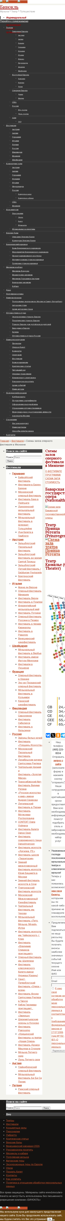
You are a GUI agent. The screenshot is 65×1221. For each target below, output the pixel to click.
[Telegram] (12, 1)
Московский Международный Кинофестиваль (28, 899)
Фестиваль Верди (28, 598)
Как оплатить (13, 1179)
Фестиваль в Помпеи (30, 602)
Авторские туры (15, 1160)
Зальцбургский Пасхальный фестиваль (26, 547)
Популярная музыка (17, 1157)
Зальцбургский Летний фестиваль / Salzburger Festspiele (30, 569)
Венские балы (14, 1142)
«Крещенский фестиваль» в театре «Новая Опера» (30, 1038)
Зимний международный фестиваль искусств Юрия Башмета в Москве (29, 869)
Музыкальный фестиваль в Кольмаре (26, 694)
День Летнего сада (29, 1059)
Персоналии (13, 1131)
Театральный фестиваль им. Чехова (26, 910)
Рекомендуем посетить (19, 1149)
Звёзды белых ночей (30, 737)
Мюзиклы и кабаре (17, 1153)
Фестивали (17, 440)
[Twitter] (23, 1)
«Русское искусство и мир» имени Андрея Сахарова (29, 796)
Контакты (11, 1175)
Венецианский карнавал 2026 (23, 1146)
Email (54, 981)
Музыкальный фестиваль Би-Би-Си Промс (30, 1078)
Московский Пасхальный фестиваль (25, 752)
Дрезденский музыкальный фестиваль (26, 510)
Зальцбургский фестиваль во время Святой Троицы (30, 558)
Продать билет (14, 1171)
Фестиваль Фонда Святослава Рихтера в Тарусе (29, 997)
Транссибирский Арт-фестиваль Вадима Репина (30, 785)
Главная (4, 440)
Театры (10, 1120)
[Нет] (53, 1219)
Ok (50, 1219)
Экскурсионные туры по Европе (24, 1164)
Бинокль (9, 7)
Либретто (11, 1135)
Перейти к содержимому (14, 21)
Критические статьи (17, 1138)
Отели (9, 1168)
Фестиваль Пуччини (29, 612)
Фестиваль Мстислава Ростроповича (26, 815)
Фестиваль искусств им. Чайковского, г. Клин (29, 935)
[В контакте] (3, 1)
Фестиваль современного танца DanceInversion (30, 840)
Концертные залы (16, 1127)
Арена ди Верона (27, 587)
